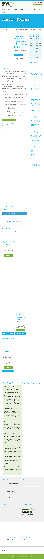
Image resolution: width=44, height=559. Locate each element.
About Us (4, 548)
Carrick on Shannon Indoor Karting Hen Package (35, 117)
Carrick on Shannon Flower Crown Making (35, 100)
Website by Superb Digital (27, 556)
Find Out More (8, 255)
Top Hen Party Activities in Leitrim (35, 168)
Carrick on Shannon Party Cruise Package (35, 125)
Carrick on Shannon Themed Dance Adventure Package (35, 136)
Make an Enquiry (18, 54)
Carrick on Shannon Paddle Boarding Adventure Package (35, 121)
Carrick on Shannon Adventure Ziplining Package (36, 70)
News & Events (33, 9)
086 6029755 (13, 124)
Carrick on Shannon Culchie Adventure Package (35, 89)
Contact (4, 12)
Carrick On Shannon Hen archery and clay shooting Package (35, 104)
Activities (15, 9)
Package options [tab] (10, 64)
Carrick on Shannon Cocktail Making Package (35, 66)
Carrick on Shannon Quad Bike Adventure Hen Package (35, 128)
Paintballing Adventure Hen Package (35, 155)
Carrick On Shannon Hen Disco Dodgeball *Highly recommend (36, 109)
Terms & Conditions (14, 548)
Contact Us (8, 548)
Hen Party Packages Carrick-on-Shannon (15, 29)
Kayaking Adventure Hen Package (34, 151)
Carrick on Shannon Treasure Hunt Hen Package (35, 143)
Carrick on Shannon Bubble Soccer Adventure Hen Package (36, 74)
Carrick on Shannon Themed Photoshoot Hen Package (35, 140)
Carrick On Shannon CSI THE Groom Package (35, 81)
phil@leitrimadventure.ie (27, 537)
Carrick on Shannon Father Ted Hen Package (36, 96)
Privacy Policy (5, 550)
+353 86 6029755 (11, 537)
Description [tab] (4, 64)
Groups (8, 9)
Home (3, 9)
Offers (39, 9)
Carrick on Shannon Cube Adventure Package (35, 85)
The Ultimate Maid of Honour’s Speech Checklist (35, 165)
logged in (12, 221)
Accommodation (22, 9)
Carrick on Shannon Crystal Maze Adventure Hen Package (35, 78)
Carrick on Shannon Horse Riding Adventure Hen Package (36, 113)
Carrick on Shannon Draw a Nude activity (35, 93)
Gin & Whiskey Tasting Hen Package (35, 147)
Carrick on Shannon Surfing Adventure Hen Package (35, 132)
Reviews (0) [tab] (16, 64)
